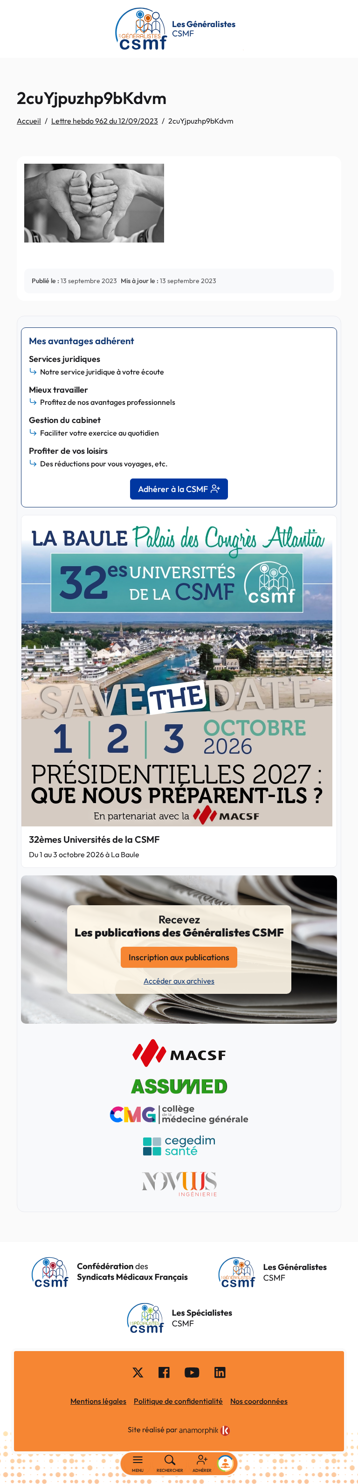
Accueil (29, 120)
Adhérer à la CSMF (173, 489)
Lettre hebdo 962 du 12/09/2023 (104, 120)
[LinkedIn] (220, 1372)
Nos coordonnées (259, 1401)
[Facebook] (164, 1372)
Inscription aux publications (179, 957)
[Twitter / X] (138, 1372)
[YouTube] (192, 1372)
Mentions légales (98, 1401)
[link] (204, 1430)
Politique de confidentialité (178, 1401)
